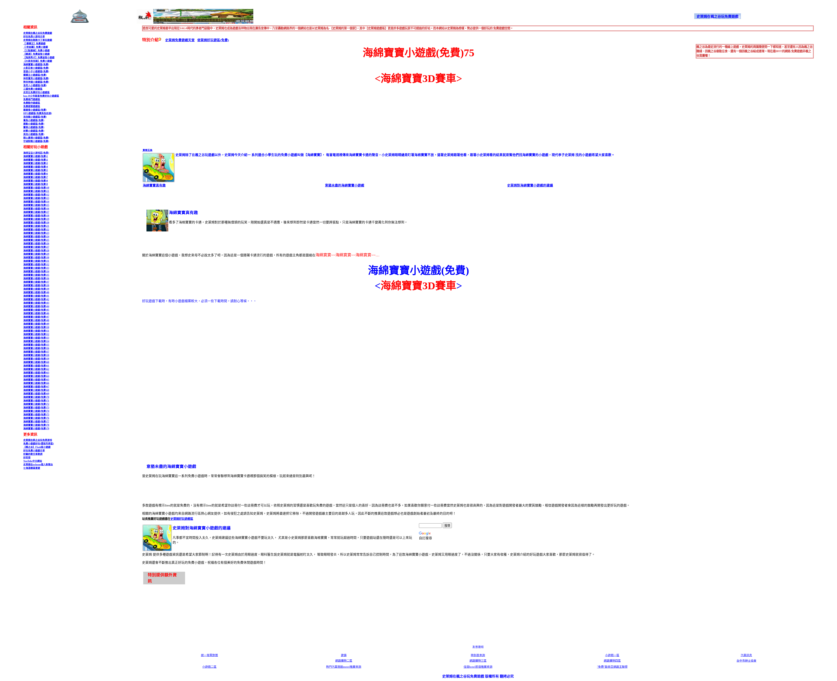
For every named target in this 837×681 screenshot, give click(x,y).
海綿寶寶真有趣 (154, 185)
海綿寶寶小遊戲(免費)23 (36, 233)
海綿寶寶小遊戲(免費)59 (36, 359)
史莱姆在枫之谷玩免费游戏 (37, 440)
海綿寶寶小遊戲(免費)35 (36, 275)
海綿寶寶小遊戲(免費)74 (36, 411)
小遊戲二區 (209, 666)
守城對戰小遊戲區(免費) (36, 141)
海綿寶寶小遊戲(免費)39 (36, 289)
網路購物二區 (343, 660)
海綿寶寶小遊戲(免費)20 (36, 222)
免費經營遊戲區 (31, 106)
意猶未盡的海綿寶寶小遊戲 (344, 185)
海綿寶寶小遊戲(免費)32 (36, 264)
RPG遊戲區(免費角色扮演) (37, 113)
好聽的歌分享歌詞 (33, 454)
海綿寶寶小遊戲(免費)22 (36, 229)
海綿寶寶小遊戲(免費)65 (36, 379)
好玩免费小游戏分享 (34, 36)
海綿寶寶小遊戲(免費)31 (36, 261)
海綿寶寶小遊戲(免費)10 (36, 188)
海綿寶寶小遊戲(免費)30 (36, 257)
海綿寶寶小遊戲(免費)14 (36, 201)
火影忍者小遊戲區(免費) (36, 68)
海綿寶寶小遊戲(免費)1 (35, 156)
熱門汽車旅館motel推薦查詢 (343, 666)
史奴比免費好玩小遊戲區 (36, 92)
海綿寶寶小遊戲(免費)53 (36, 338)
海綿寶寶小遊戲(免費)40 (36, 292)
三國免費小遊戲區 (33, 89)
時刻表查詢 (478, 655)
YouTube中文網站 (32, 461)
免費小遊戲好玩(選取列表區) (38, 443)
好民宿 (27, 457)
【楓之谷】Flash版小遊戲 (37, 447)
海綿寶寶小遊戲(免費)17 (36, 212)
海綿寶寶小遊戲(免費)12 (36, 194)
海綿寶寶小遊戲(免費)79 (36, 428)
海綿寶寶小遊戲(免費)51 (36, 331)
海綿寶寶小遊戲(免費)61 (36, 365)
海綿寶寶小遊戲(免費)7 (35, 177)
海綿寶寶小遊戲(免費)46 (36, 313)
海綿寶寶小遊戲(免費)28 (36, 250)
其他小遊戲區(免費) (33, 134)
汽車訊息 (746, 655)
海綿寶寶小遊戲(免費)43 (36, 303)
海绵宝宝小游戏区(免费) (36, 153)
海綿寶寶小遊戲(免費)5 (35, 170)
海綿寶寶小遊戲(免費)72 (36, 404)
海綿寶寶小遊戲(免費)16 (36, 208)
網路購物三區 (478, 660)
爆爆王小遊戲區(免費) (35, 75)
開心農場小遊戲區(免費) (36, 138)
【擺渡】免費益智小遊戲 (36, 54)
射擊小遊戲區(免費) (33, 131)
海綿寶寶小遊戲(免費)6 (35, 174)
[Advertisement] (178, 116)
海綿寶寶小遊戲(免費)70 (36, 397)
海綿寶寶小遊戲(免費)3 (35, 163)
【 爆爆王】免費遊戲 (34, 43)
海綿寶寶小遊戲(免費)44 (36, 306)
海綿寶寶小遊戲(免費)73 (36, 407)
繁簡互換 (147, 150)
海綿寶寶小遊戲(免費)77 (36, 421)
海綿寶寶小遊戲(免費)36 (36, 278)
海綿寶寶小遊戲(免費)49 (36, 324)
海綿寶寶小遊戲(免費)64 (36, 376)
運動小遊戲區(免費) (33, 124)
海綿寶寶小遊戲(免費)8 (35, 181)
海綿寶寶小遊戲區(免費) (36, 64)
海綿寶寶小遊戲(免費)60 (36, 362)
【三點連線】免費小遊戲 (36, 50)
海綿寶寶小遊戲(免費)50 (36, 327)
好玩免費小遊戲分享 (34, 450)
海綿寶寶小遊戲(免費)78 (36, 425)
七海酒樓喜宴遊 (31, 468)
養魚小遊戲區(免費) (33, 120)
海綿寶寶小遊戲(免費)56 (36, 348)
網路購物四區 (612, 660)
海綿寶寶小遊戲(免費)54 (36, 341)
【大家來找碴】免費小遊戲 (37, 61)
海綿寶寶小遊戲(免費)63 (36, 372)
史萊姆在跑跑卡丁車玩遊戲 (37, 40)
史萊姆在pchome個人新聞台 (38, 464)
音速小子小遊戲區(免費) (36, 71)
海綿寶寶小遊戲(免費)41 (36, 296)
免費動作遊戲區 (31, 103)
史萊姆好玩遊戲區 (181, 518)
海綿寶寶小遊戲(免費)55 (36, 345)
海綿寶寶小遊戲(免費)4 (35, 167)
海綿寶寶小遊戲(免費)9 (35, 184)
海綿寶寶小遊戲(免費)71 (36, 400)
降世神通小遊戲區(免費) (36, 82)
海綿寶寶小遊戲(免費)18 (36, 215)
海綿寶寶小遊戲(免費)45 (36, 310)
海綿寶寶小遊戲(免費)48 (36, 320)
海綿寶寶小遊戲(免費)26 (36, 243)
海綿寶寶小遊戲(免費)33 (36, 268)
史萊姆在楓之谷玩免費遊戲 (37, 33)
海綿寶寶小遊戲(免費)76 (36, 418)
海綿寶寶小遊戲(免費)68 (36, 390)
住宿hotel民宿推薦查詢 (478, 666)
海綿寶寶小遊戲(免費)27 (36, 247)
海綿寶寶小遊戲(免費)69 (36, 393)
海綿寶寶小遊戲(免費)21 (36, 226)
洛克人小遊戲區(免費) (35, 85)
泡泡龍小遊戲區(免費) (35, 117)
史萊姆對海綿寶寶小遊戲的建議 (530, 185)
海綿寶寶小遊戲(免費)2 (35, 160)
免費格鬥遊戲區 (31, 99)
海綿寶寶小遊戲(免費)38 (36, 285)
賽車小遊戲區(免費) (33, 127)
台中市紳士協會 (746, 660)
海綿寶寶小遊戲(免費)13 (36, 198)
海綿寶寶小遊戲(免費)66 (36, 383)
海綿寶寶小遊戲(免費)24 (36, 236)
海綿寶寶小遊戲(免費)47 (36, 317)
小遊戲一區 (612, 655)
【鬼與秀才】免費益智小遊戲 (38, 57)
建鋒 (344, 655)
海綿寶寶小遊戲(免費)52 (36, 334)
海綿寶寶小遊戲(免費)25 (36, 240)
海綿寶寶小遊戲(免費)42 (36, 299)
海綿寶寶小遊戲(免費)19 (36, 219)
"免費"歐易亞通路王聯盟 (612, 666)
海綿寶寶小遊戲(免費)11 (36, 191)
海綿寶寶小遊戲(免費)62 (36, 369)
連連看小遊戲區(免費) (35, 110)
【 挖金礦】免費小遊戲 (35, 47)
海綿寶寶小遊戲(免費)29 (36, 254)
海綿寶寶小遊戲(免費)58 (36, 355)
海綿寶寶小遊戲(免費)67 (36, 386)
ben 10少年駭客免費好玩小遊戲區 (41, 96)
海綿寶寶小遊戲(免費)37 (36, 282)
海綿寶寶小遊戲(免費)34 (36, 271)
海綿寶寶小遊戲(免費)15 (36, 205)
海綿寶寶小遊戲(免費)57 (36, 352)
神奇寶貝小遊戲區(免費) (36, 78)
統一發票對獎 (209, 655)
